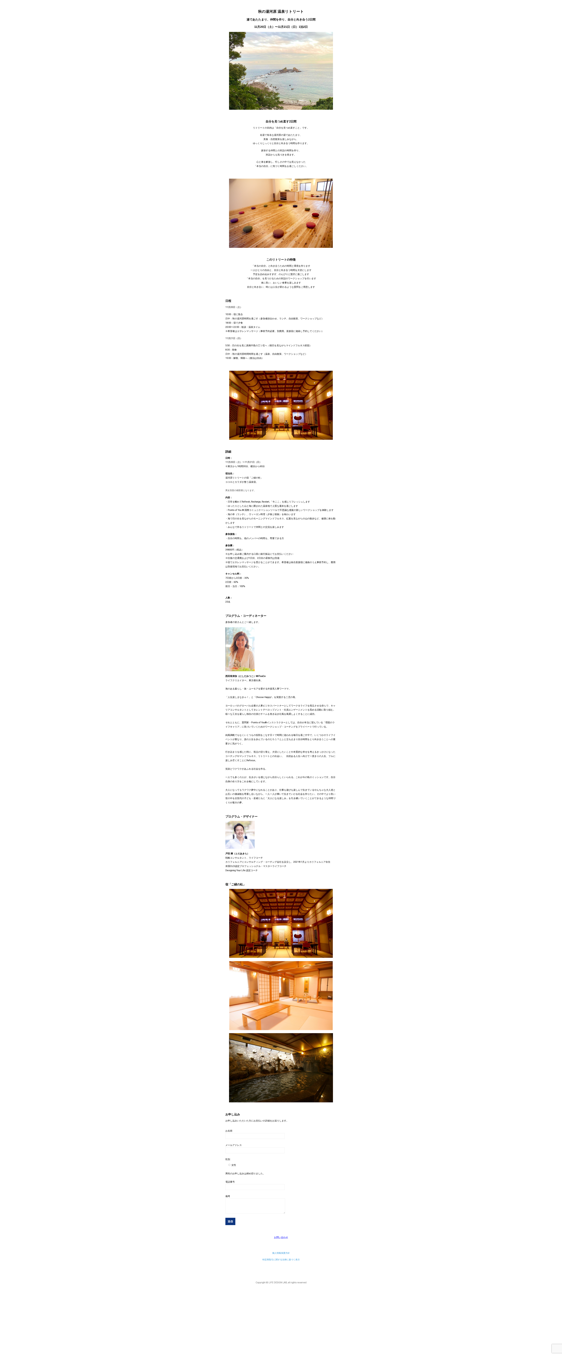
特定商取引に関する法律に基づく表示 (281, 1259)
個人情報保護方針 (281, 1253)
